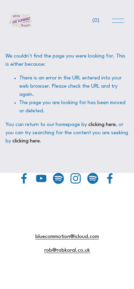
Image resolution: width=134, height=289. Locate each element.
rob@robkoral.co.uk (67, 250)
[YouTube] (41, 178)
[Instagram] (75, 178)
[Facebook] (24, 178)
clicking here (102, 124)
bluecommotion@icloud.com (67, 236)
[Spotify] (58, 178)
